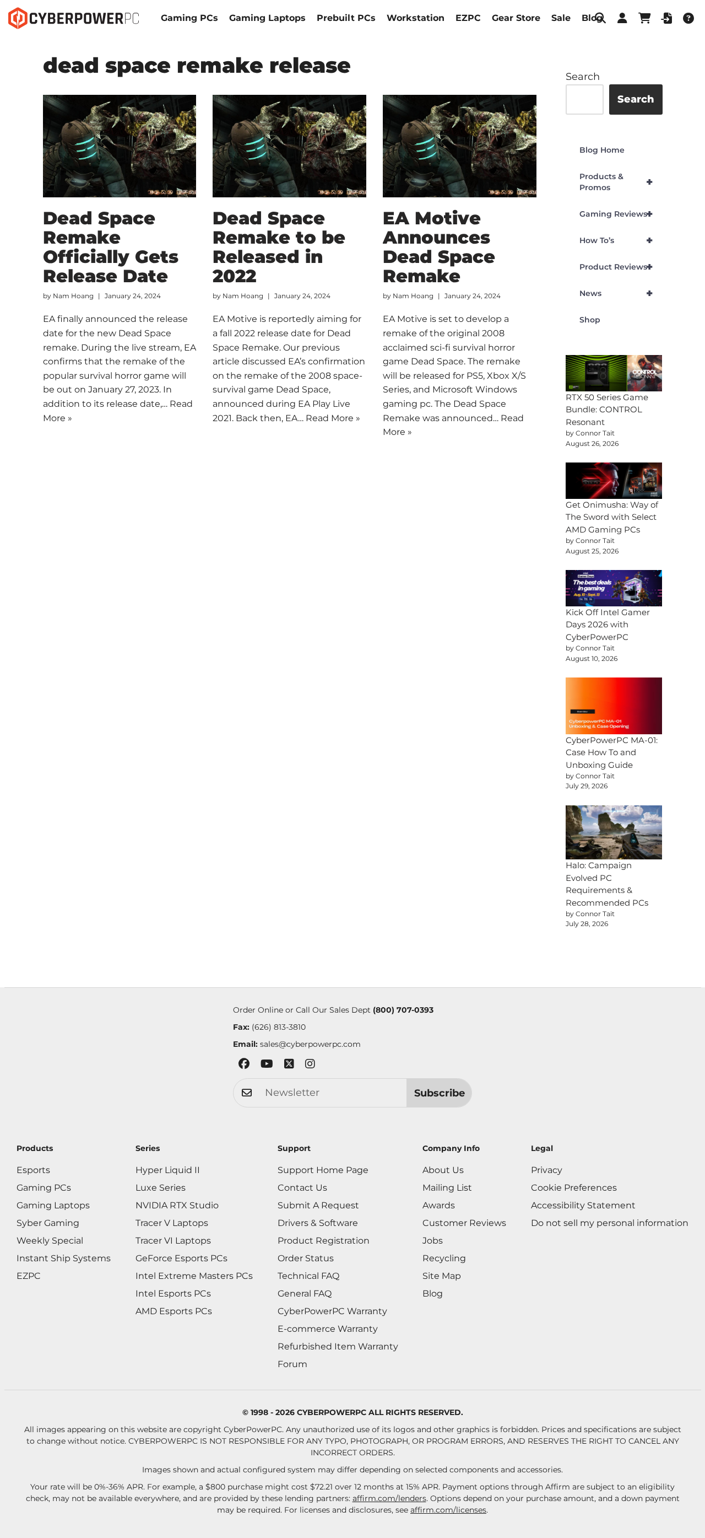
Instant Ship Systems (64, 1258)
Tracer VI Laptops (173, 1240)
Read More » (333, 418)
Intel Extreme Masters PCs (194, 1276)
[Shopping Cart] (644, 18)
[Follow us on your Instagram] (310, 1065)
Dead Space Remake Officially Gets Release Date (110, 247)
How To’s (616, 240)
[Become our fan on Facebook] (244, 1065)
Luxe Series (160, 1187)
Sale (561, 18)
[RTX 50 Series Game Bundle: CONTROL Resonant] (614, 373)
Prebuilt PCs (346, 18)
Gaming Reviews (616, 214)
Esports (33, 1170)
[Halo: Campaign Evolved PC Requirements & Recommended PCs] (614, 832)
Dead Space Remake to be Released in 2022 (279, 247)
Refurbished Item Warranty (338, 1346)
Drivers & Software (318, 1223)
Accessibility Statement (583, 1205)
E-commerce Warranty (328, 1329)
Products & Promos (616, 181)
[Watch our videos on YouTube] (267, 1065)
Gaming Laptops (267, 18)
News (616, 293)
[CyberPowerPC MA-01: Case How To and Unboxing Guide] (614, 705)
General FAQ (305, 1293)
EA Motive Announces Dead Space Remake (439, 247)
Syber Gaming (48, 1223)
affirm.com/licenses (448, 1510)
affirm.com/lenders (389, 1498)
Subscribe (439, 1093)
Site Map (441, 1276)
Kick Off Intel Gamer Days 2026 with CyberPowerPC (608, 624)
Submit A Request (318, 1205)
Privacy (546, 1170)
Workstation (415, 18)
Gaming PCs (189, 18)
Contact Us (302, 1187)
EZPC (468, 18)
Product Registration (324, 1240)
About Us (443, 1170)
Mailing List (447, 1187)
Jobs (432, 1240)
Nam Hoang (73, 296)
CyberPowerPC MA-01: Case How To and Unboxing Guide (612, 752)
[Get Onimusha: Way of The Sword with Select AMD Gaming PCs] (614, 481)
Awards (438, 1205)
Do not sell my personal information (609, 1223)
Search (583, 77)
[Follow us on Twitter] (289, 1065)
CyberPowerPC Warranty (332, 1311)
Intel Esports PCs (173, 1293)
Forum (292, 1364)
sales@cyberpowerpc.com (310, 1044)
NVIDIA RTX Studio (177, 1205)
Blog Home (602, 150)
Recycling (444, 1258)
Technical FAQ (308, 1276)
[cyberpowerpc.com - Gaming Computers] (73, 18)
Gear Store (516, 18)
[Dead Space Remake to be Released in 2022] (289, 146)
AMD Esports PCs (173, 1311)
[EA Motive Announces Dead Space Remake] (459, 146)
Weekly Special (50, 1240)
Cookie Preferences (574, 1187)
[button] (622, 18)
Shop (589, 320)
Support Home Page (323, 1170)
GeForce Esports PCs (181, 1258)
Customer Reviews (464, 1223)
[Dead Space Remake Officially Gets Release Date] (120, 146)
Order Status (306, 1258)
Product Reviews (616, 266)
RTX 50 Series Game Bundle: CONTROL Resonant (607, 409)
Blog (592, 18)
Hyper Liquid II (167, 1170)
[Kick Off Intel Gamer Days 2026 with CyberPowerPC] (614, 588)
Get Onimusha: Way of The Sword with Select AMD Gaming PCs (612, 517)
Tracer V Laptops (171, 1223)
